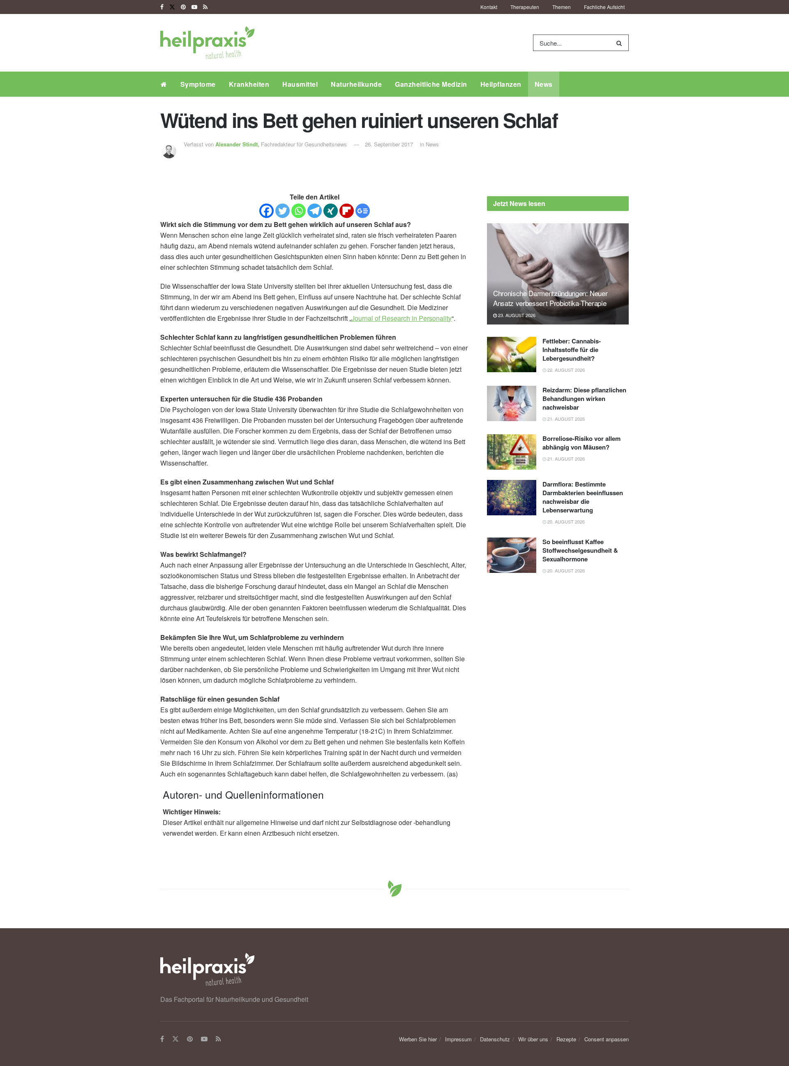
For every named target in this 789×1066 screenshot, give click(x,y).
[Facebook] (266, 211)
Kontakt (488, 6)
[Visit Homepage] (207, 42)
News (544, 84)
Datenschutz (495, 1039)
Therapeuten (524, 6)
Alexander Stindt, (238, 144)
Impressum (458, 1039)
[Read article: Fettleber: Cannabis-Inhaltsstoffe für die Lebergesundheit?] (511, 354)
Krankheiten (249, 84)
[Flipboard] (346, 211)
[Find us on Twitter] (172, 7)
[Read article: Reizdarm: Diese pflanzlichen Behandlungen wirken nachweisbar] (511, 403)
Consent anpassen (606, 1039)
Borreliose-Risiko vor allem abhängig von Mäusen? (581, 443)
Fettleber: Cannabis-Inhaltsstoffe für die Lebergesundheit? (571, 349)
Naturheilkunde (356, 84)
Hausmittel (300, 84)
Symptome (198, 84)
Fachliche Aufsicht (604, 6)
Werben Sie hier (418, 1039)
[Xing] (330, 211)
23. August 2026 (516, 315)
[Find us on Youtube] (194, 7)
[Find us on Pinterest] (183, 7)
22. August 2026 (565, 369)
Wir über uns (533, 1039)
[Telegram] (314, 211)
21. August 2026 (565, 418)
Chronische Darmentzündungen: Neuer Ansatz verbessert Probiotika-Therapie (550, 298)
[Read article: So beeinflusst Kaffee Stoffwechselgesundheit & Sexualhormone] (511, 555)
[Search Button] (620, 43)
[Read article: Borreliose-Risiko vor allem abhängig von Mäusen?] (511, 452)
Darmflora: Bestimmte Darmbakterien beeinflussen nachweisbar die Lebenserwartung (582, 497)
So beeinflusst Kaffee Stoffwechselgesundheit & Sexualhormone (580, 550)
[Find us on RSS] (205, 7)
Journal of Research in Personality (401, 318)
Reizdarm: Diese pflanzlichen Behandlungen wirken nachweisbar (584, 398)
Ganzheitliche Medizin (431, 84)
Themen (561, 6)
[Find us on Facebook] (162, 7)
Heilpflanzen (500, 84)
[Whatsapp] (298, 211)
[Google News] (362, 211)
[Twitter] (282, 211)
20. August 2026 (565, 521)
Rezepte (566, 1039)
